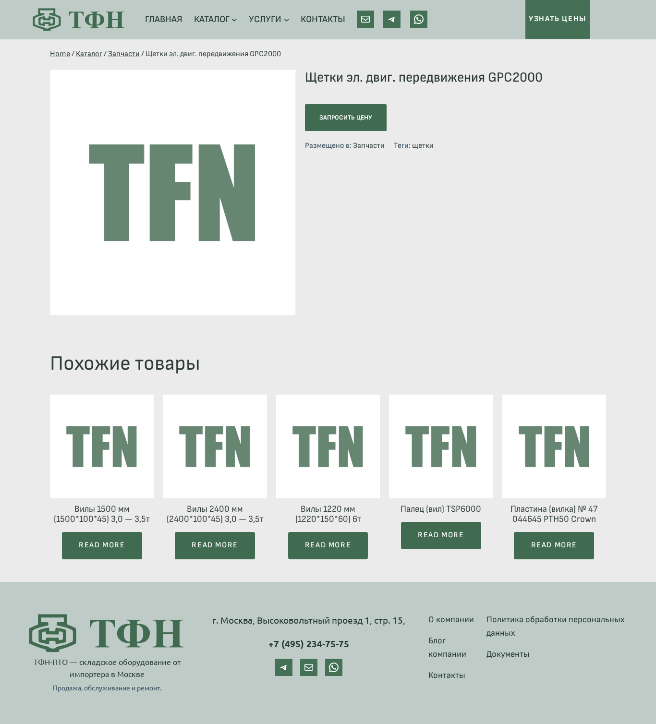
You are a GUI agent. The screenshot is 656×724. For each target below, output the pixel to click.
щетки (423, 145)
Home (60, 54)
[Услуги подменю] (287, 20)
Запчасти (124, 54)
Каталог (89, 54)
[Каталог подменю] (234, 20)
